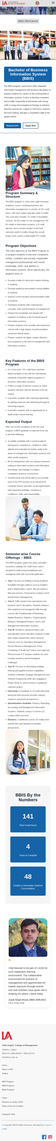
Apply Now (31, 125)
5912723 (6, 1053)
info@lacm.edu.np (10, 1057)
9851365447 (16, 1053)
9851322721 (29, 1053)
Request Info (12, 125)
